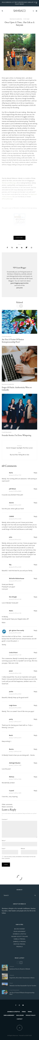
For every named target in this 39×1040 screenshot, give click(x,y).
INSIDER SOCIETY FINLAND (19, 936)
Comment (5, 819)
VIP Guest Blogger (19, 267)
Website (23, 848)
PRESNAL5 (19, 946)
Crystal (11, 790)
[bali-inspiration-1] (19, 322)
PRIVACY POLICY (30, 1015)
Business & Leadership (16, 19)
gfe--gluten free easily (16, 630)
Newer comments (7, 807)
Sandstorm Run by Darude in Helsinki (20, 969)
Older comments (7, 804)
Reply (35, 473)
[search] (35, 895)
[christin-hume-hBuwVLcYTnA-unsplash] (19, 364)
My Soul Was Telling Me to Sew (19, 454)
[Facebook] (16, 1005)
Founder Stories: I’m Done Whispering (16, 435)
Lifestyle (12, 966)
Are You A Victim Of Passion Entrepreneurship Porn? (13, 340)
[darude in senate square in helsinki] (5, 968)
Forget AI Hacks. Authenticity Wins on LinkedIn (17, 388)
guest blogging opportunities (19, 283)
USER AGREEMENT (9, 1015)
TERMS (30, 1011)
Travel (11, 983)
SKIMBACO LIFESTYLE (19, 934)
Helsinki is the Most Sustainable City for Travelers (23, 985)
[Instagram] (19, 1005)
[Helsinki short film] (5, 984)
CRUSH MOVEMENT (19, 931)
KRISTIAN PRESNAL (19, 944)
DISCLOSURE (20, 1015)
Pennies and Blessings (9, 183)
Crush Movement (6, 336)
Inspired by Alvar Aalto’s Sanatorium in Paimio (22, 978)
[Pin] (17, 247)
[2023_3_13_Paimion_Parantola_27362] (5, 976)
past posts (19, 288)
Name (4, 840)
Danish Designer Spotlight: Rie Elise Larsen (19, 447)
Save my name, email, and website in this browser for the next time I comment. (18, 857)
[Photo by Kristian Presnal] (19, 412)
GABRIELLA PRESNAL (19, 941)
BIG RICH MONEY (19, 929)
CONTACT (19, 1019)
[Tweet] (12, 247)
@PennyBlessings (7, 199)
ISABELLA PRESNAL (19, 939)
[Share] (7, 247)
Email (4, 848)
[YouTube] (23, 1005)
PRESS (24, 1011)
